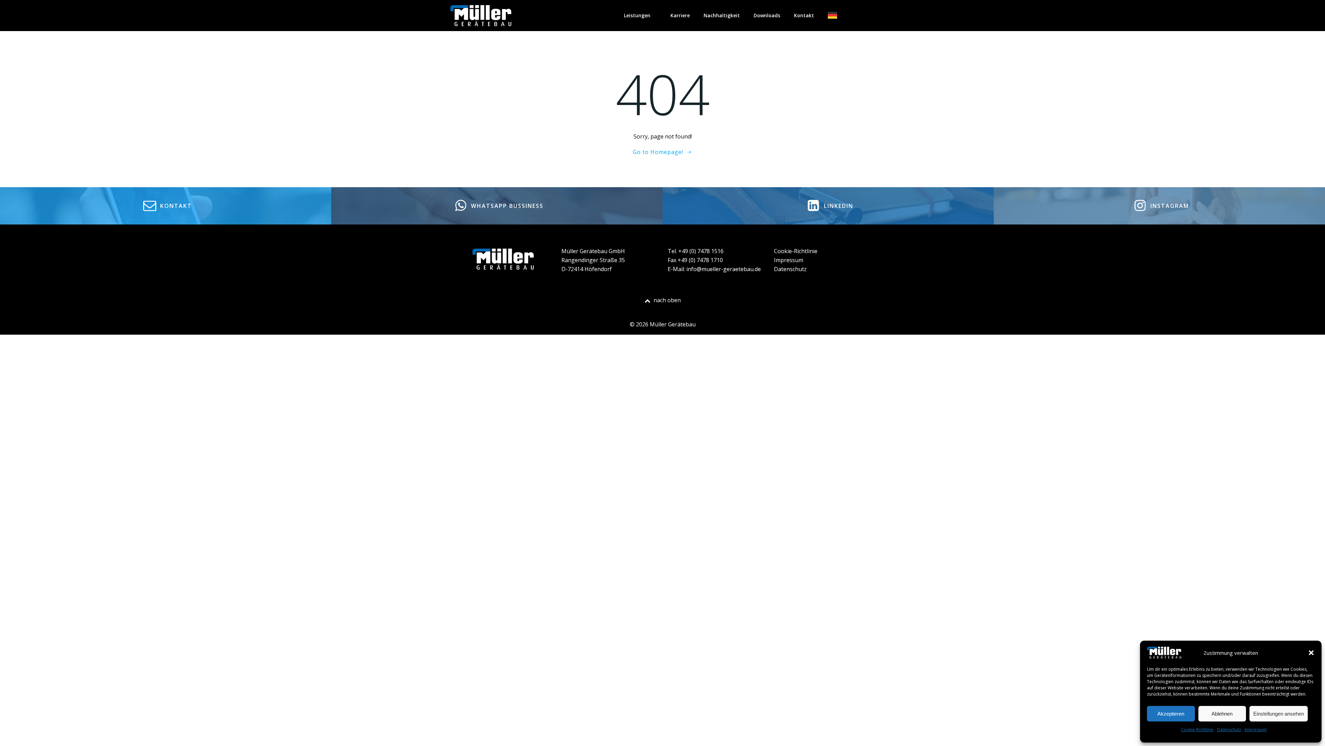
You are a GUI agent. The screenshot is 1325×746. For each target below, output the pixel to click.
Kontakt (804, 15)
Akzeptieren (1170, 714)
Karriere (680, 15)
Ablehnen (1222, 714)
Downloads (767, 15)
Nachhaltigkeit (722, 15)
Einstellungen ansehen (1278, 714)
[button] (1311, 652)
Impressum (1256, 730)
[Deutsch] (837, 15)
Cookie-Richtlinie (1197, 730)
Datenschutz (1229, 730)
